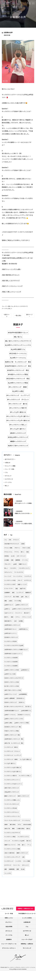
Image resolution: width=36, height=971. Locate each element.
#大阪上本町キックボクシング (18, 437)
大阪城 (22, 543)
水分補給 (6, 560)
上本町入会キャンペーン (10, 633)
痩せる (28, 828)
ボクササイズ (7, 865)
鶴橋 (13, 828)
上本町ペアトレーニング (10, 694)
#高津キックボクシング (18, 433)
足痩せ (6, 824)
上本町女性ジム (25, 670)
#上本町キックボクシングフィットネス (18, 345)
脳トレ (23, 844)
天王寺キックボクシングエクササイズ (13, 678)
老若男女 (6, 556)
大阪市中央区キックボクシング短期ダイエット (16, 649)
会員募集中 (7, 592)
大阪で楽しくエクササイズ (11, 280)
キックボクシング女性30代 (11, 661)
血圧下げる (22, 588)
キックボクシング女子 (10, 584)
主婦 (22, 596)
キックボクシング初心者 (10, 808)
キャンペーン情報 (10, 466)
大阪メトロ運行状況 (9, 853)
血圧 (17, 588)
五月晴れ (21, 621)
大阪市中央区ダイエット (10, 629)
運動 (5, 600)
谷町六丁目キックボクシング (11, 788)
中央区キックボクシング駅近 (11, 731)
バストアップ (7, 596)
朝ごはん (29, 840)
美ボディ (6, 617)
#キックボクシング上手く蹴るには (18, 420)
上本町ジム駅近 (8, 722)
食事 (18, 869)
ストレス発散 (26, 861)
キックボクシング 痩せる (11, 747)
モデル (19, 824)
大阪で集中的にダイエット (11, 275)
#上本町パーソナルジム (18, 358)
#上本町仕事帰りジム (18, 349)
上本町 (15, 564)
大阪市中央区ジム (23, 629)
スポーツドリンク (21, 556)
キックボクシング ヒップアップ (12, 755)
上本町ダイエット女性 (10, 674)
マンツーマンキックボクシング (12, 820)
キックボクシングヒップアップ (12, 857)
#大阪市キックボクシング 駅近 (18, 370)
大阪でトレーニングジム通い (11, 269)
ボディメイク (25, 865)
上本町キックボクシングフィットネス (13, 718)
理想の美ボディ (8, 621)
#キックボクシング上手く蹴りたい (18, 416)
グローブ (20, 580)
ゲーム (29, 844)
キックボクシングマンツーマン (12, 816)
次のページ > (29, 315)
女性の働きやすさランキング (11, 543)
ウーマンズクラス (18, 572)
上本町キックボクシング (22, 604)
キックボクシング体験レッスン (12, 800)
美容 (12, 617)
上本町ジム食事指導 (9, 698)
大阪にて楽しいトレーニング (11, 292)
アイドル (16, 552)
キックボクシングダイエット (11, 812)
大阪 (23, 857)
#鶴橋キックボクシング (18, 441)
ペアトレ (17, 617)
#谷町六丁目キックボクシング (18, 445)
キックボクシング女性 (10, 580)
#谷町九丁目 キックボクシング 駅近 (18, 362)
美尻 (13, 592)
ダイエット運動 (8, 547)
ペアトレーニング (26, 617)
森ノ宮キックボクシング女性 (11, 686)
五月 (15, 621)
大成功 (10, 600)
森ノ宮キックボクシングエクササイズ (13, 706)
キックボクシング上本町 (18, 840)
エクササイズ (24, 306)
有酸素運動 (11, 869)
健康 (5, 869)
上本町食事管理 (23, 694)
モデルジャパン (8, 572)
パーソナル (5, 308)
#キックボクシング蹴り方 (18, 408)
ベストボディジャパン (24, 568)
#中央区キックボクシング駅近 (18, 374)
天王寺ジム (21, 702)
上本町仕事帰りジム (26, 710)
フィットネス (7, 873)
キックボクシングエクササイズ (12, 832)
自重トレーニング (22, 584)
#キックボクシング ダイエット (18, 399)
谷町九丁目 (7, 828)
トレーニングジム (17, 576)
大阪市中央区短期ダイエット (11, 710)
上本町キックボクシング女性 (11, 670)
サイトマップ (27, 948)
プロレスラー (7, 564)
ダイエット (17, 306)
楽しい (10, 308)
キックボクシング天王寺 (10, 641)
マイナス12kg (17, 600)
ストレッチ (7, 840)
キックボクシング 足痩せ (11, 759)
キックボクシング (8, 861)
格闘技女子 (28, 592)
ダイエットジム (8, 552)
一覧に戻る (18, 315)
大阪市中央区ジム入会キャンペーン (13, 653)
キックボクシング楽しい (25, 775)
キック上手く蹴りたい (10, 763)
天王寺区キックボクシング (11, 637)
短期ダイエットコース (9, 844)
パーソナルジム (26, 820)
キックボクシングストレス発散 (12, 849)
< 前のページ (7, 315)
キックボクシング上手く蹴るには (12, 767)
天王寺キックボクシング (10, 702)
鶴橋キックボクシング (10, 796)
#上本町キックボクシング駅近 (18, 383)
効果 (12, 560)
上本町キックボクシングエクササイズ (21, 609)
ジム (12, 306)
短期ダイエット (23, 564)
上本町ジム (7, 609)
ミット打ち (18, 861)
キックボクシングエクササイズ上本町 (13, 645)
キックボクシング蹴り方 (10, 775)
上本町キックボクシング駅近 (21, 722)
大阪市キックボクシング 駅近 (12, 735)
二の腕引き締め (20, 828)
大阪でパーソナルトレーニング (12, 286)
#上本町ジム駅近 (18, 391)
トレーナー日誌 (6, 306)
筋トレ (22, 552)
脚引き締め (13, 824)
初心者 (22, 869)
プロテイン (17, 547)
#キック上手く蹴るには (18, 412)
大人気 (12, 556)
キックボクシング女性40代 (11, 665)
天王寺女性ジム (20, 698)
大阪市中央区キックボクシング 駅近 (13, 739)
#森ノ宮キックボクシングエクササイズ (18, 341)
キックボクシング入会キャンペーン (13, 784)
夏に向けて (27, 613)
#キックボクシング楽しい (18, 425)
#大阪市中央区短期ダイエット (18, 332)
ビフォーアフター (8, 588)
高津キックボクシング (23, 796)
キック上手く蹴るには (25, 759)
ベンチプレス (27, 576)
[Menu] (33, 3)
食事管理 (18, 560)
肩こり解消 (16, 596)
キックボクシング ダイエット (12, 751)
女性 (10, 539)
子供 (19, 844)
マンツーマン (16, 865)
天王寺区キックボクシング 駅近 (12, 727)
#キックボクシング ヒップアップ (18, 395)
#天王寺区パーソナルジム (18, 353)
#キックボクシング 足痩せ (18, 387)
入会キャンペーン (8, 613)
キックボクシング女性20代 (11, 657)
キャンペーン (18, 613)
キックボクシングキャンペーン (12, 779)
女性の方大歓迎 (27, 824)
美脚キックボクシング (22, 853)
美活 (27, 552)
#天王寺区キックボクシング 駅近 (18, 378)
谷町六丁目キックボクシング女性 (12, 690)
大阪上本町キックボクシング (11, 792)
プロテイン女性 (26, 547)
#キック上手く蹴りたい (18, 429)
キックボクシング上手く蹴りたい (12, 771)
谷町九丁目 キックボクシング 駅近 (13, 743)
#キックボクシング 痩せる (18, 404)
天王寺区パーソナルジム (24, 714)
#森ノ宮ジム (18, 337)
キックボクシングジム (23, 836)
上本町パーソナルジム (10, 714)
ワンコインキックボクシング (11, 804)
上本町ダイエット (8, 604)
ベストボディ (13, 568)
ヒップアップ (20, 592)
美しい (27, 596)
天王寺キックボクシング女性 (11, 682)
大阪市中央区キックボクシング (12, 625)
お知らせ (7, 462)
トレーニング (7, 576)
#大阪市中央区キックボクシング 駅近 (18, 366)
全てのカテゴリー (10, 459)
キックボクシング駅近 (10, 836)
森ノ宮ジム (28, 706)
